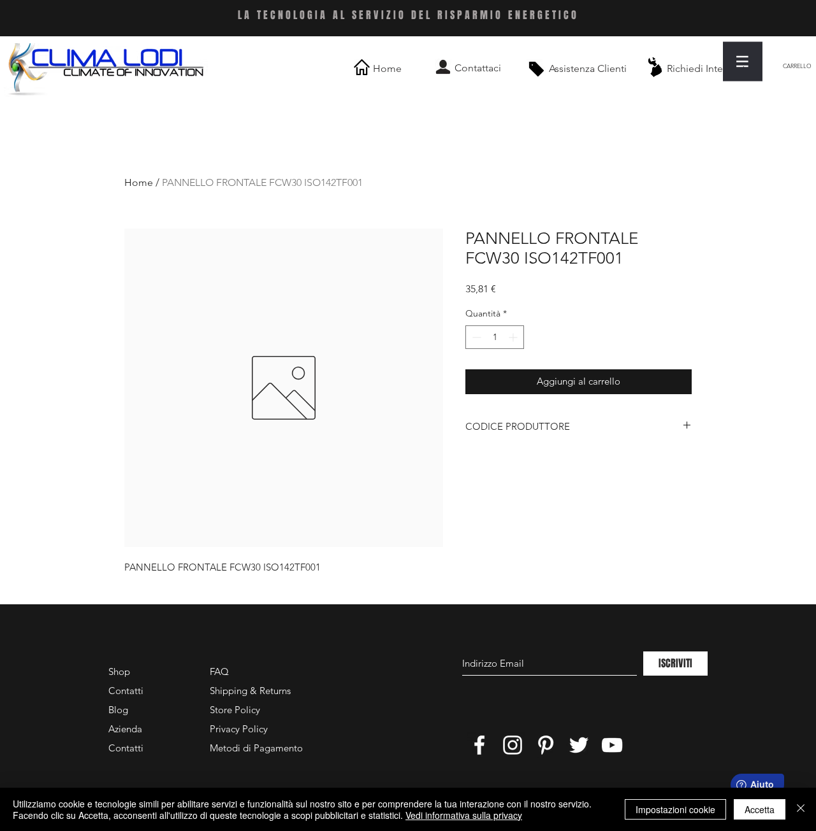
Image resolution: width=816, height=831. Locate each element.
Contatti (125, 691)
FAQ (219, 671)
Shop (119, 671)
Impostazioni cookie (675, 809)
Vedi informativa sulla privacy (463, 815)
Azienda (125, 729)
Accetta (760, 809)
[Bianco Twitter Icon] (579, 745)
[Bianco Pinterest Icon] (545, 745)
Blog (118, 710)
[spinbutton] (494, 337)
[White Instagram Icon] (512, 745)
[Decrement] (475, 337)
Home (138, 182)
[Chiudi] (800, 809)
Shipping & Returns (250, 691)
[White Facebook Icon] (479, 745)
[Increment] (514, 337)
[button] (742, 61)
